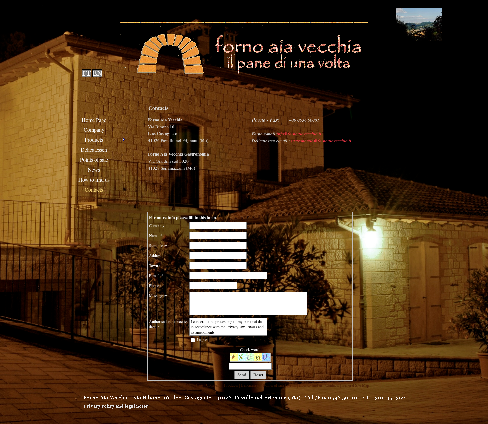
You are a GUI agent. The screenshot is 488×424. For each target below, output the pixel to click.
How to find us (311, 385)
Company (213, 385)
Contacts (332, 385)
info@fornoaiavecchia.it (299, 134)
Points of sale (273, 385)
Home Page (194, 385)
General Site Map (355, 385)
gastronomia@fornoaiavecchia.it (321, 141)
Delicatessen (250, 385)
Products (231, 385)
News (291, 385)
